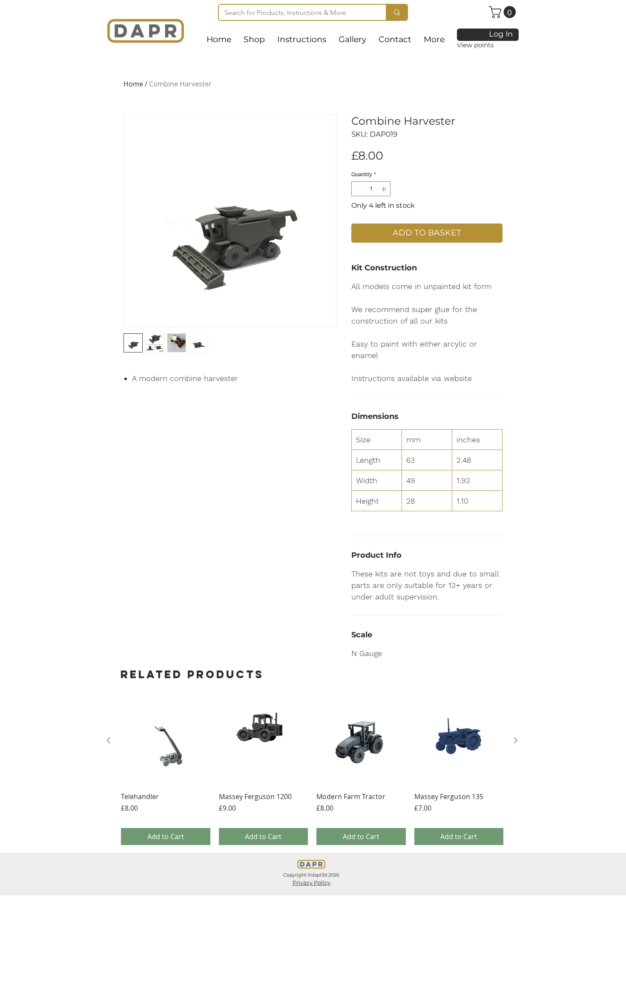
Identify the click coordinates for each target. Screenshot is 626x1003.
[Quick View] (165, 740)
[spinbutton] (371, 189)
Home (133, 84)
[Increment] (384, 189)
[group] (312, 770)
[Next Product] (516, 740)
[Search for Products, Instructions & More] (396, 12)
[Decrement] (358, 189)
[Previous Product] (108, 740)
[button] (504, 12)
